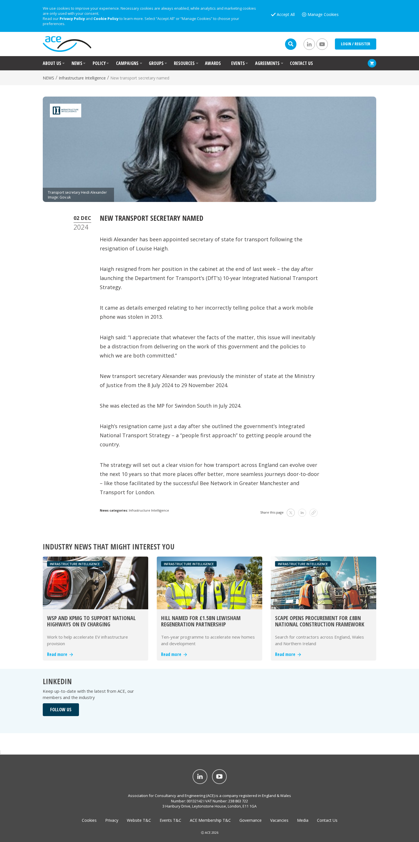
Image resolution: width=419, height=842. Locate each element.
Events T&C (170, 820)
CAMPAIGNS (127, 63)
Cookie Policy (106, 18)
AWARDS (213, 63)
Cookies (89, 820)
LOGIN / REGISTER (355, 43)
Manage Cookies (323, 14)
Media (302, 820)
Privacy (111, 820)
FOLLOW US (61, 709)
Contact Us (327, 820)
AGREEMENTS (267, 63)
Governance (250, 820)
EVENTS (238, 63)
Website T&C (139, 820)
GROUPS (156, 63)
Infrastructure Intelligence (82, 78)
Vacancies (279, 820)
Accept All (286, 14)
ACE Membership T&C (210, 820)
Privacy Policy (72, 18)
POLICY (99, 63)
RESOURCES (184, 63)
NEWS (77, 63)
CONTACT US (301, 63)
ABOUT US (52, 63)
